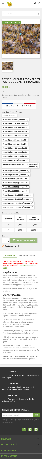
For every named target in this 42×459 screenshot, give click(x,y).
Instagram (36, 429)
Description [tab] (10, 255)
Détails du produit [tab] (27, 255)
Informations (9, 456)
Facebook (24, 429)
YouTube (30, 429)
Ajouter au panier (24, 240)
